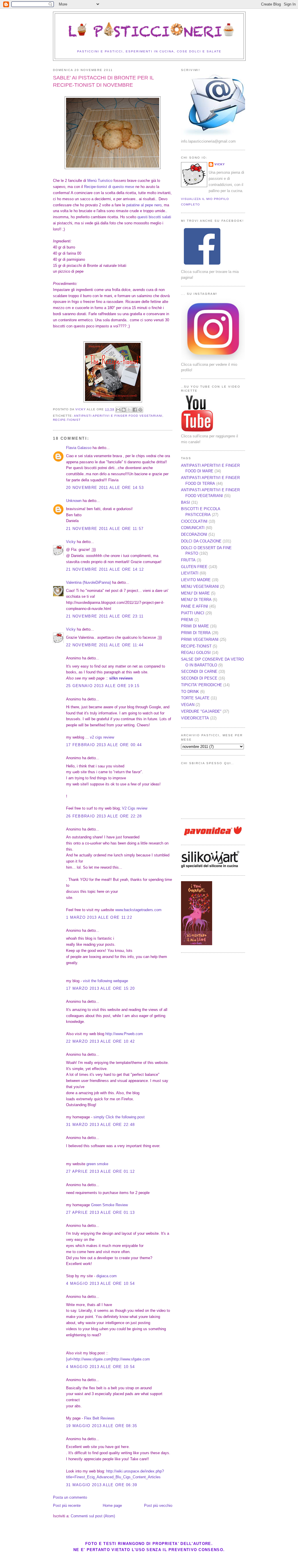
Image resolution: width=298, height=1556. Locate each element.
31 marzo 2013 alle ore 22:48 (100, 1124)
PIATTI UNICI (192, 613)
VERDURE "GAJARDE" (201, 711)
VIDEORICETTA (195, 718)
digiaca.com (106, 1276)
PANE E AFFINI (194, 606)
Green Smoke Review (109, 1205)
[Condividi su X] (129, 410)
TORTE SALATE (195, 698)
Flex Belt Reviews (99, 1418)
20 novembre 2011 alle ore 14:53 (105, 487)
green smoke (97, 1164)
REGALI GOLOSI (196, 652)
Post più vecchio (158, 1505)
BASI (185, 502)
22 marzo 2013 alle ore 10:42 (100, 1041)
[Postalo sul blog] (124, 410)
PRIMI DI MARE (195, 626)
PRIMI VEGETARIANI (200, 639)
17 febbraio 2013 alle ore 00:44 (104, 745)
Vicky (71, 542)
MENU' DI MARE (195, 593)
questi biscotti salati (154, 217)
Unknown (73, 500)
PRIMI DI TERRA (196, 633)
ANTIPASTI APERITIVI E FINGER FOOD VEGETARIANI (118, 415)
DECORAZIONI (194, 534)
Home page (112, 1505)
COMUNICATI (193, 528)
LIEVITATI (189, 573)
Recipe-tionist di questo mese (109, 186)
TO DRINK (190, 691)
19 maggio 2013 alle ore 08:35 (101, 1426)
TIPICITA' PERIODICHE (201, 685)
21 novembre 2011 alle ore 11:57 (104, 528)
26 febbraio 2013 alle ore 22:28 (104, 816)
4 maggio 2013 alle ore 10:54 (100, 1283)
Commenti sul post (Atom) (93, 1516)
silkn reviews (121, 678)
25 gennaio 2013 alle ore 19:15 (102, 686)
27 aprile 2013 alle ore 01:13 (100, 1212)
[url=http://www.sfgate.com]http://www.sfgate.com (108, 1359)
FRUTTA (188, 560)
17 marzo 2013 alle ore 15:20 (100, 988)
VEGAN (187, 704)
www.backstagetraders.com (138, 910)
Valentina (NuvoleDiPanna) (88, 582)
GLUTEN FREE (194, 567)
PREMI (187, 620)
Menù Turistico (99, 180)
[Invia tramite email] (118, 410)
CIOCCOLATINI (194, 521)
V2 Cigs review (134, 808)
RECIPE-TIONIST (67, 419)
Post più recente (67, 1505)
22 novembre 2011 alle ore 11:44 (104, 645)
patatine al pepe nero (144, 205)
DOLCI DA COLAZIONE (201, 541)
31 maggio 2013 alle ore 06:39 (101, 1485)
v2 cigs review (102, 737)
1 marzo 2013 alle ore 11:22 (99, 917)
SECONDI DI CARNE (199, 671)
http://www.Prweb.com (124, 1034)
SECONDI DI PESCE (199, 678)
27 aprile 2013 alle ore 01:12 (100, 1171)
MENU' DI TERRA (196, 599)
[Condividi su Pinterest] (140, 410)
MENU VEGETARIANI (200, 586)
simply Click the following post (119, 1117)
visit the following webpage (105, 981)
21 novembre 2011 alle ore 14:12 (105, 569)
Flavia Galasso (78, 448)
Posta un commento (70, 1497)
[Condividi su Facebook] (135, 410)
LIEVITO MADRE (196, 580)
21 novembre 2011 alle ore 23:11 (104, 616)
